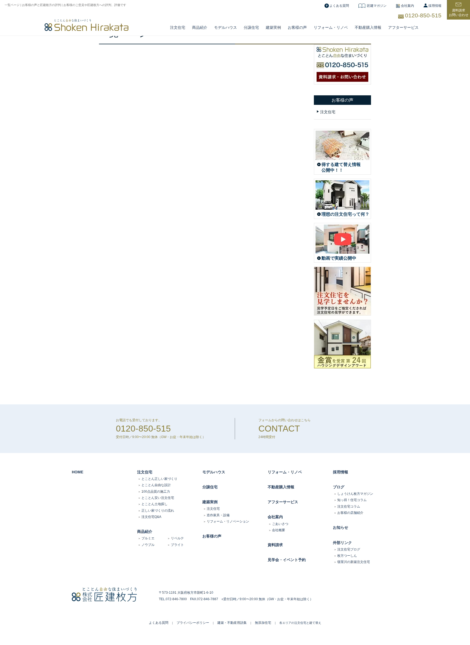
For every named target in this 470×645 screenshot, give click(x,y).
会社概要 (278, 530)
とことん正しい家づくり (159, 479)
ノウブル (147, 545)
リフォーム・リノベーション (228, 521)
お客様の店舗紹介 (350, 513)
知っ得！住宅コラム (352, 500)
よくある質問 (339, 6)
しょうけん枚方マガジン (355, 494)
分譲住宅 (251, 27)
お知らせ (340, 527)
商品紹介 (199, 27)
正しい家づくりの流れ (157, 510)
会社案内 (407, 6)
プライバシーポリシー (193, 623)
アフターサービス (403, 27)
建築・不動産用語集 (232, 623)
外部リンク (342, 542)
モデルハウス (213, 472)
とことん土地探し (154, 504)
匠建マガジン (376, 6)
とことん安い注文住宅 (157, 498)
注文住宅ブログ (348, 549)
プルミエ (147, 538)
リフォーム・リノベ (331, 27)
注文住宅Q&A (151, 517)
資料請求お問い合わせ (458, 12)
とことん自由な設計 (156, 485)
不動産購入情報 (368, 27)
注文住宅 (177, 27)
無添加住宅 (263, 623)
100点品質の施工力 (155, 491)
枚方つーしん (347, 556)
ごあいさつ (280, 524)
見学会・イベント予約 (287, 560)
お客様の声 (297, 27)
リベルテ (177, 538)
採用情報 (434, 6)
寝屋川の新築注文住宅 (353, 562)
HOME (77, 472)
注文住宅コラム (348, 506)
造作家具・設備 (218, 515)
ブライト (177, 545)
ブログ (338, 487)
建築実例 (273, 27)
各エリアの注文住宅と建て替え (300, 622)
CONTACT (279, 428)
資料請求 (275, 545)
